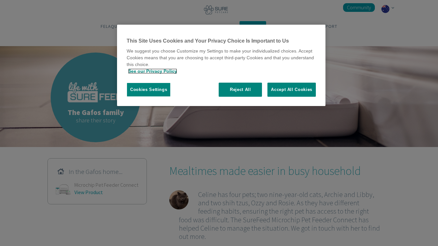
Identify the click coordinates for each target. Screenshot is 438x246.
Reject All (240, 89)
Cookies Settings (148, 89)
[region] (221, 65)
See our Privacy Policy (152, 71)
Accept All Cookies (291, 89)
